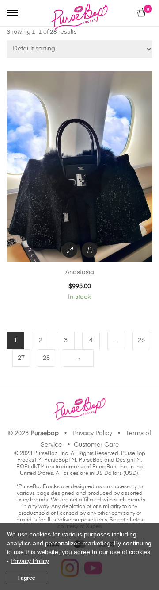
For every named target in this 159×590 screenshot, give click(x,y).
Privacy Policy (92, 433)
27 (21, 358)
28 (46, 358)
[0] (141, 13)
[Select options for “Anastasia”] (89, 250)
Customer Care (96, 445)
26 (141, 340)
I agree (26, 578)
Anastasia (79, 272)
